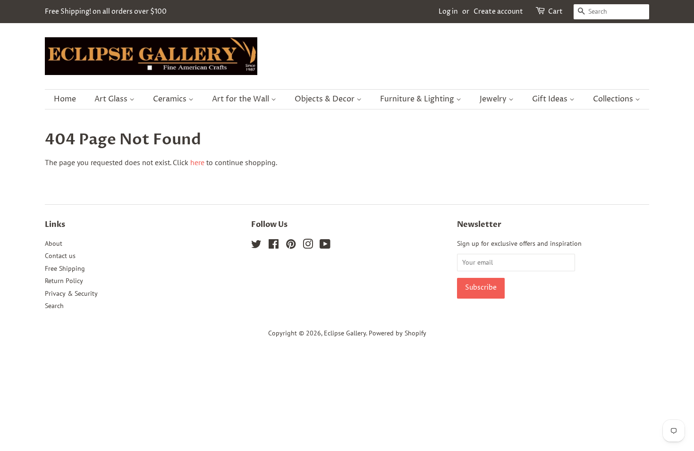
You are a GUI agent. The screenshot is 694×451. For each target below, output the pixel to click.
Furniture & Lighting (418, 99)
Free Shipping (65, 268)
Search (54, 305)
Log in (448, 11)
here (197, 162)
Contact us (60, 255)
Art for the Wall (241, 99)
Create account (498, 11)
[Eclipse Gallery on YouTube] (325, 246)
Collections (614, 99)
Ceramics (170, 99)
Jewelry (494, 99)
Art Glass (111, 99)
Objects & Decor (325, 99)
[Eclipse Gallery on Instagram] (308, 246)
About (53, 243)
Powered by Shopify (397, 333)
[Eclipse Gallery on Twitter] (256, 246)
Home (65, 99)
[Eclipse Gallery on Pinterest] (291, 246)
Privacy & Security (71, 293)
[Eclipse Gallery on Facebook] (273, 246)
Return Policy (64, 280)
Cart (555, 11)
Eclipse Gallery (345, 333)
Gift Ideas (550, 99)
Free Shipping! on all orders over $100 (106, 11)
